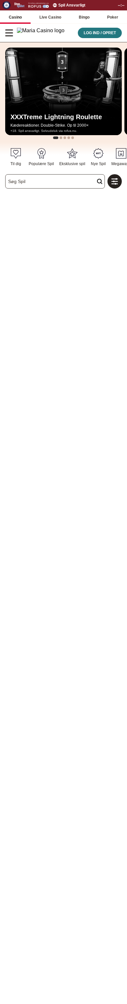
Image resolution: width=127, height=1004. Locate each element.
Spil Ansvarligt (71, 5)
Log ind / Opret (100, 33)
